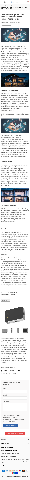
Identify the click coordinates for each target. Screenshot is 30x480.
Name (5, 388)
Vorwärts (24, 376)
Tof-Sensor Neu (9, 5)
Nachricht (6, 402)
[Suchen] (5, 2)
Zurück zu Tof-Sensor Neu (15, 433)
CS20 (13, 368)
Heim (2, 5)
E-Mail (5, 395)
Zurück (4, 376)
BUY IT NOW (5, 300)
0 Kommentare (7, 25)
